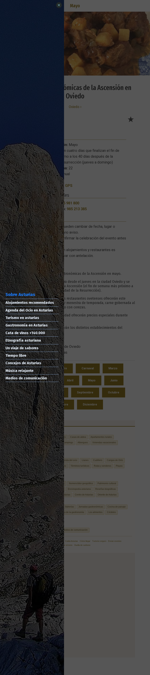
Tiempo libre (15, 355)
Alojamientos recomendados (29, 302)
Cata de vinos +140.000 (25, 333)
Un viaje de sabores (22, 348)
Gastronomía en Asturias (26, 325)
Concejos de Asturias (23, 363)
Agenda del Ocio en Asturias (29, 310)
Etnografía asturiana (23, 340)
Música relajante (19, 370)
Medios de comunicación (26, 378)
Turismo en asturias (22, 318)
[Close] (59, 5)
